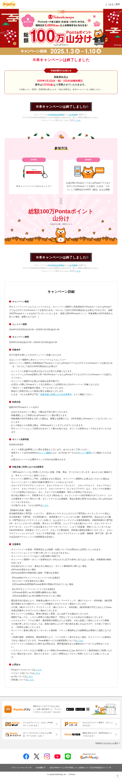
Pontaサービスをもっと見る (107, 743)
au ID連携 (73, 115)
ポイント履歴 (84, 453)
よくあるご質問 (112, 4)
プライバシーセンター (20, 768)
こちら (78, 120)
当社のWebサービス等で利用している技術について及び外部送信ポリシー (79, 768)
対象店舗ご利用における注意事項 (56, 394)
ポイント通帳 (44, 453)
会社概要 (39, 768)
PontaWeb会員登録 (56, 115)
